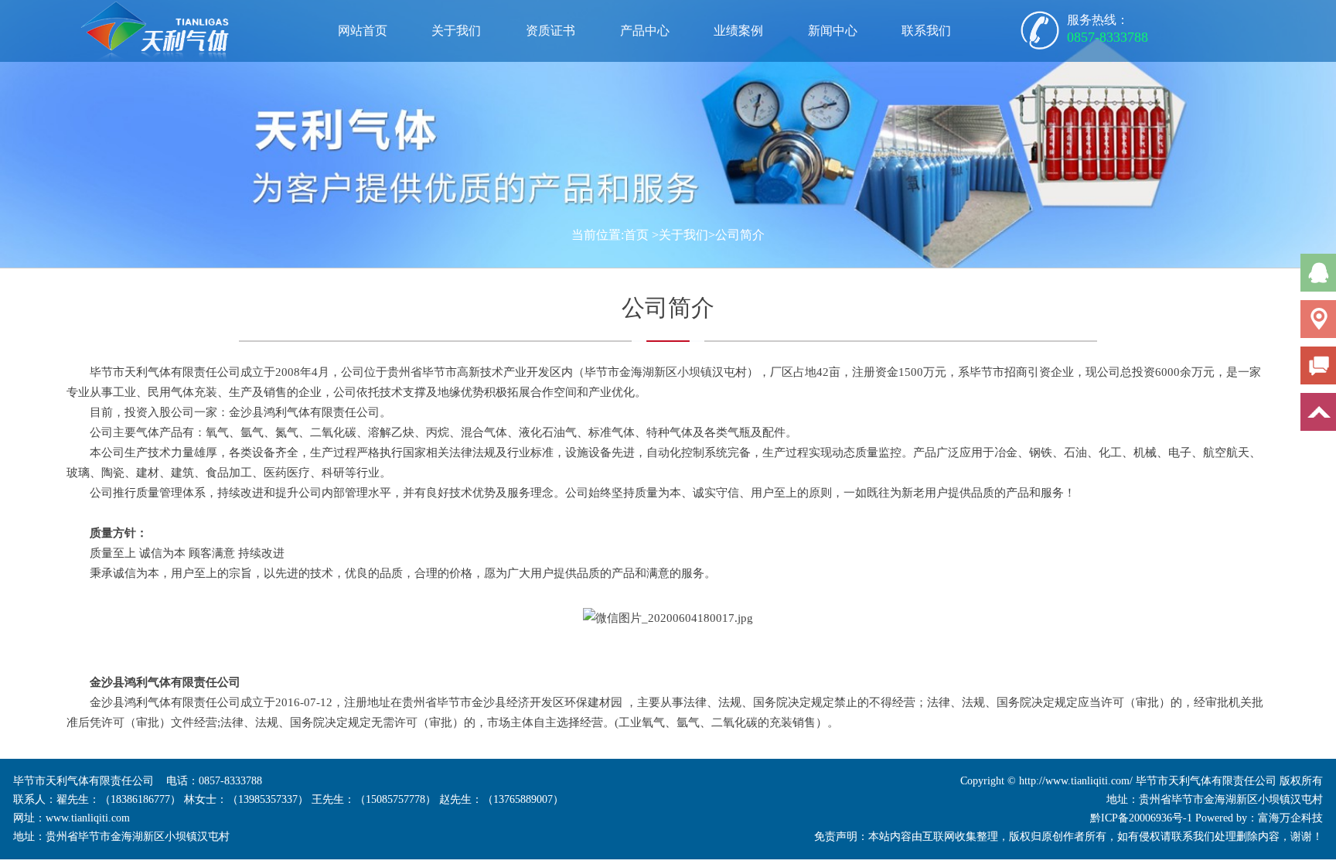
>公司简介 (736, 234)
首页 (636, 234)
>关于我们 (680, 234)
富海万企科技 (1290, 818)
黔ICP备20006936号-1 (1141, 818)
